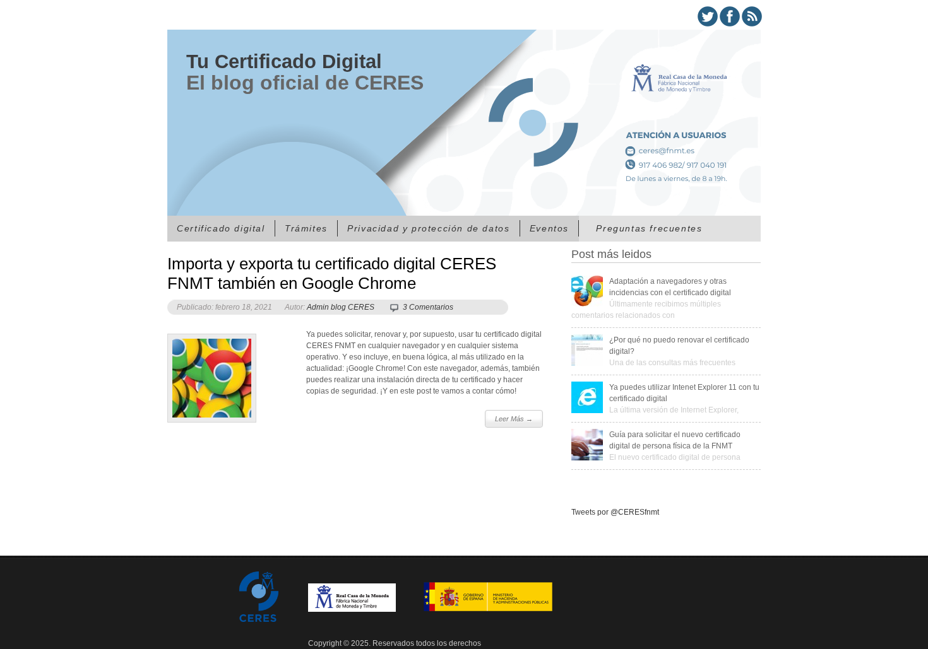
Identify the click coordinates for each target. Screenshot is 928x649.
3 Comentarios (428, 307)
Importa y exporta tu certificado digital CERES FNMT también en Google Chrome (331, 273)
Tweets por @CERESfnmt (615, 512)
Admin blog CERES (340, 307)
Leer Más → (514, 419)
